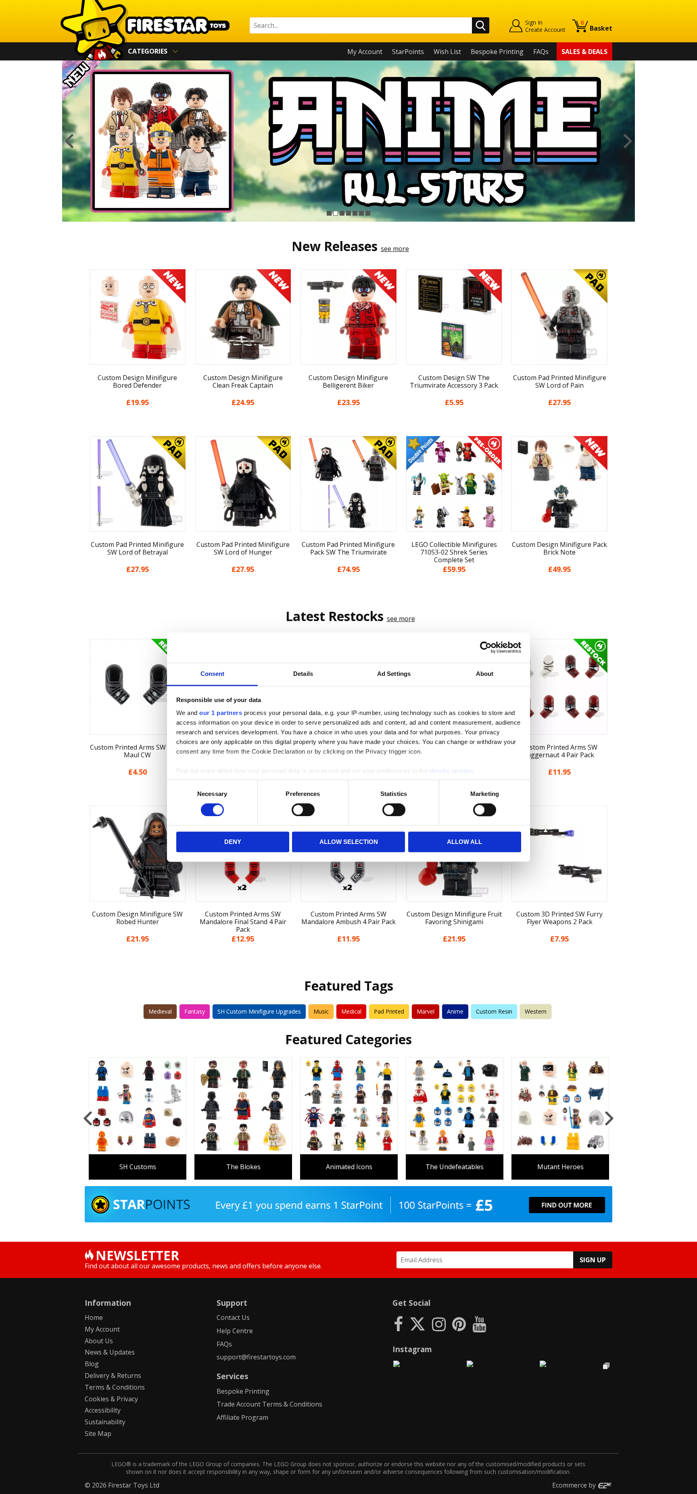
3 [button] (342, 213)
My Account (364, 51)
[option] (348, 141)
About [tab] (485, 673)
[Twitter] (417, 1324)
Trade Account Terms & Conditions (269, 1404)
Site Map (98, 1433)
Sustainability (105, 1421)
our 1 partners (220, 712)
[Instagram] (439, 1324)
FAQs (541, 51)
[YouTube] (479, 1324)
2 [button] (335, 213)
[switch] (303, 809)
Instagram (412, 1349)
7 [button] (367, 213)
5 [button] (355, 213)
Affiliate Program (242, 1417)
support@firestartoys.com (256, 1357)
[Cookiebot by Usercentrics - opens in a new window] (486, 647)
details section (452, 770)
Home (94, 1317)
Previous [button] (69, 141)
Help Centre (235, 1330)
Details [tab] (303, 673)
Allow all (464, 842)
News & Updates (110, 1352)
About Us (99, 1340)
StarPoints (408, 51)
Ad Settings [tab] (394, 673)
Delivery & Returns (113, 1375)
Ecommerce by (574, 1485)
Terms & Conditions (115, 1387)
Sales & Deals (584, 51)
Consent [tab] (212, 673)
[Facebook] (398, 1324)
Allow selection (348, 842)
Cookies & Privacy (111, 1398)
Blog (92, 1363)
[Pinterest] (459, 1324)
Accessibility (103, 1410)
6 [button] (361, 213)
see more (395, 248)
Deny (232, 842)
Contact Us (233, 1317)
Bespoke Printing (497, 51)
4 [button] (348, 213)
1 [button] (329, 213)
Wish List (447, 51)
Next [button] (628, 141)
